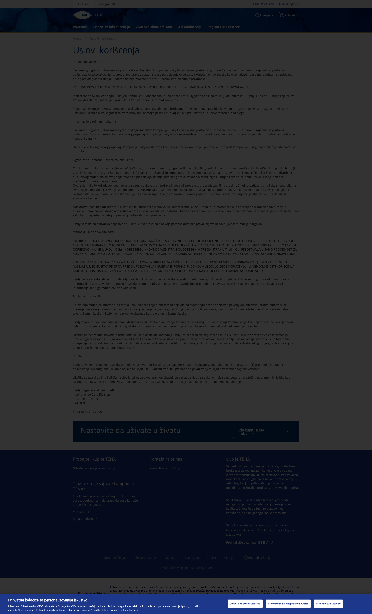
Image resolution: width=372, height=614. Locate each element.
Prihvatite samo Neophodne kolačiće (288, 603)
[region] (186, 604)
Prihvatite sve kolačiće (328, 603)
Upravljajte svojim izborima (245, 603)
